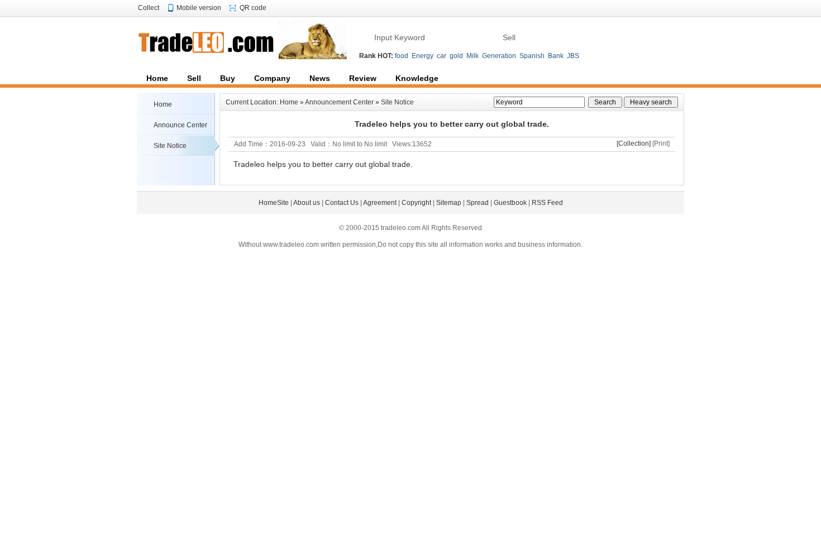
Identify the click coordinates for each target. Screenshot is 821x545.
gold (456, 56)
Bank (556, 56)
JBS (573, 56)
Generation (499, 56)
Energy (422, 56)
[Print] (661, 143)
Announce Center (180, 125)
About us (306, 203)
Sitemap (448, 203)
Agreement (380, 203)
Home (163, 104)
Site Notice (170, 146)
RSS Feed (547, 203)
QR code (253, 8)
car (441, 56)
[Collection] (634, 143)
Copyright (416, 203)
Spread (477, 203)
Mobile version (198, 8)
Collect (148, 8)
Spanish (532, 56)
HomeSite (274, 203)
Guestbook (510, 203)
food (401, 56)
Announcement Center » (343, 102)
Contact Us (342, 203)
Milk (472, 56)
